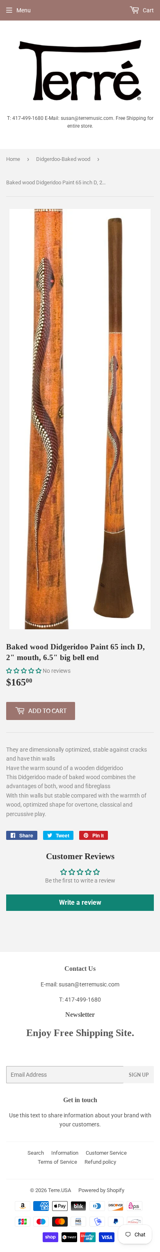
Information (64, 1153)
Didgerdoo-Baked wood (63, 159)
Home (13, 159)
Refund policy (100, 1162)
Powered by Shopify (101, 1190)
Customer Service (106, 1153)
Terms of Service (57, 1162)
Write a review (80, 902)
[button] (23, 670)
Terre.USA (59, 1190)
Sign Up (139, 1075)
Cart (148, 10)
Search (35, 1153)
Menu (23, 10)
